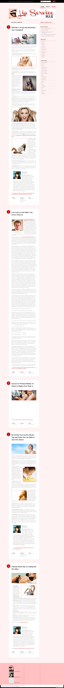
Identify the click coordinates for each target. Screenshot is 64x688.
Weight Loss (22, 201)
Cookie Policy (17, 686)
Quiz (42, 84)
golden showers (25, 367)
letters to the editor (30, 367)
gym (21, 419)
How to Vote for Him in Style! (46, 28)
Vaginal (43, 92)
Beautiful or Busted (44, 62)
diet (13, 648)
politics (43, 82)
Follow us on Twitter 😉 (23, 622)
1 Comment (13, 372)
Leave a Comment (14, 198)
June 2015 (43, 43)
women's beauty (18, 548)
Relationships (22, 200)
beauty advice (17, 547)
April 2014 (43, 55)
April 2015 (43, 44)
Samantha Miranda (31, 198)
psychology (24, 194)
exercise (16, 419)
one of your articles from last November (27, 236)
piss (16, 368)
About (48, 6)
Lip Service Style (44, 71)
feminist (31, 193)
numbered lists (16, 194)
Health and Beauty (22, 198)
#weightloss (23, 193)
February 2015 (44, 47)
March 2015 (43, 46)
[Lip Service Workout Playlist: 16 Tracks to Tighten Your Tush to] (24, 401)
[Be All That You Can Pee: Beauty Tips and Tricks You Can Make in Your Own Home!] (24, 454)
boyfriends (18, 367)
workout (27, 419)
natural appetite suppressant (21, 648)
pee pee (14, 368)
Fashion (43, 65)
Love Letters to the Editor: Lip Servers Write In (22, 213)
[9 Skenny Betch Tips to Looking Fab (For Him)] (24, 584)
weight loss (30, 194)
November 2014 (44, 49)
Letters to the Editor (23, 372)
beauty (26, 193)
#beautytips (14, 193)
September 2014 (44, 52)
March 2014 (43, 57)
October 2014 (44, 50)
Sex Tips (25, 200)
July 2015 (43, 41)
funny (33, 193)
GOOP (24, 134)
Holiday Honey (44, 68)
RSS (53, 6)
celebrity (43, 64)
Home (42, 6)
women (14, 548)
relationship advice (20, 368)
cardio (14, 419)
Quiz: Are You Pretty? (45, 30)
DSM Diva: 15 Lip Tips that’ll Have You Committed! (47, 32)
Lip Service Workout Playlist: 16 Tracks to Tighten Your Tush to (23, 384)
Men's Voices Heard (44, 73)
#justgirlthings (19, 193)
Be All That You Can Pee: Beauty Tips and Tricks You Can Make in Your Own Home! (23, 437)
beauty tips (14, 367)
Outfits (43, 81)
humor (12, 194)
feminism (28, 193)
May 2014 (43, 53)
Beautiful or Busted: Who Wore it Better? (48, 35)
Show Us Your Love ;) (46, 22)
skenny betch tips (28, 648)
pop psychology (20, 194)
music (21, 424)
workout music (31, 419)
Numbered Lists (22, 199)
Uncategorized (44, 90)
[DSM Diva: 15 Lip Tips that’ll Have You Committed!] (24, 45)
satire (27, 194)
